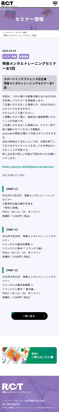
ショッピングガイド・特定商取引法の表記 (23, 400)
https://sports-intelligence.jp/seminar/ (28, 166)
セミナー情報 (21, 32)
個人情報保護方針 (11, 404)
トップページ (8, 32)
